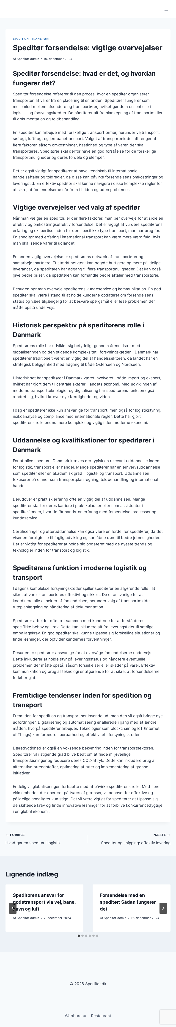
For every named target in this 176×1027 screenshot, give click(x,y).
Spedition (21, 38)
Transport (40, 38)
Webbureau (75, 1016)
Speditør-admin (28, 59)
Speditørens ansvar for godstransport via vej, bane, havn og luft (44, 902)
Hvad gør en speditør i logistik (33, 839)
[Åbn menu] (166, 9)
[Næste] (163, 908)
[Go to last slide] (12, 908)
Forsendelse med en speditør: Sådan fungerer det (128, 902)
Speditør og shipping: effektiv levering (135, 839)
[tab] (79, 936)
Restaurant (101, 1016)
